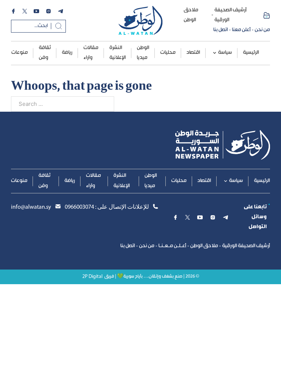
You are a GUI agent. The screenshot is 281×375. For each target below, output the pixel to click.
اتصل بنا (220, 30)
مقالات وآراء (90, 52)
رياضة (67, 52)
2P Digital (92, 276)
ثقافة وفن (45, 52)
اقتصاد (193, 52)
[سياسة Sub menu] (214, 53)
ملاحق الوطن (191, 15)
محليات (168, 52)
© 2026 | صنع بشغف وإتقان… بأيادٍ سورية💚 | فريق (151, 276)
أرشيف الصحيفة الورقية (230, 15)
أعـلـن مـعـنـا (172, 246)
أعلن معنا (241, 30)
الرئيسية (251, 52)
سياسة (225, 52)
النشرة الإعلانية (117, 52)
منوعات (19, 52)
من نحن (262, 30)
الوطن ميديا (143, 52)
